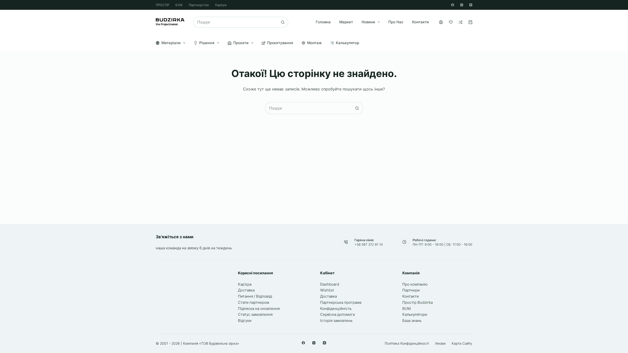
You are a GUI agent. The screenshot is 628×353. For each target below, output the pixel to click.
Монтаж (314, 42)
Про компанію (415, 284)
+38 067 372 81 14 (368, 244)
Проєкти (241, 42)
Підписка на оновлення (259, 308)
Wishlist (327, 290)
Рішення (206, 42)
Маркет (346, 22)
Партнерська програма (340, 302)
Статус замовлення (255, 314)
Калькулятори (414, 314)
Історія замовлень (336, 320)
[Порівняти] (460, 22)
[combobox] (236, 22)
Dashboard (329, 284)
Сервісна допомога (337, 314)
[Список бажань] (451, 22)
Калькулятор (347, 42)
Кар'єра (244, 284)
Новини (368, 22)
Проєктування (280, 42)
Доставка (246, 290)
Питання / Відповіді (255, 296)
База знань (411, 320)
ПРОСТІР (162, 5)
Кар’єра (220, 5)
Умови (440, 343)
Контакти (420, 22)
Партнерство (199, 5)
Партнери (411, 290)
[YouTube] (470, 4)
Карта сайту (462, 343)
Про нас (396, 22)
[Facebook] (452, 4)
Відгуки (244, 320)
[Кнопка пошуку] (283, 22)
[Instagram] (461, 4)
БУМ (179, 5)
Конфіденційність (336, 308)
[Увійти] (441, 22)
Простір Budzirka (417, 302)
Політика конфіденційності (407, 343)
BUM (406, 308)
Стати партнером (253, 302)
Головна (323, 22)
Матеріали (171, 42)
